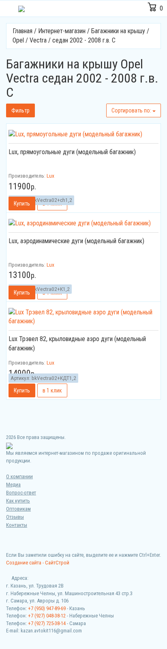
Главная (22, 31)
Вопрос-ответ (21, 493)
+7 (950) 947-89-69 (47, 608)
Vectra (38, 40)
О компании (19, 476)
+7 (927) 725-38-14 (47, 623)
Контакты (16, 525)
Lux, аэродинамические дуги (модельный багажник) (76, 241)
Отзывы (15, 517)
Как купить (18, 501)
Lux (50, 175)
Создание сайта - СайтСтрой (37, 563)
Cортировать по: (131, 110)
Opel (18, 40)
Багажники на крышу (118, 31)
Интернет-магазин (62, 31)
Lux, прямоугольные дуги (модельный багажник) (72, 152)
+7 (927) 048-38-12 (47, 616)
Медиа (13, 484)
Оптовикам (18, 509)
